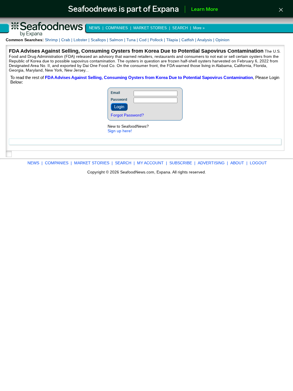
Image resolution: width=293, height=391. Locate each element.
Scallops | (100, 39)
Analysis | (206, 39)
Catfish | (189, 39)
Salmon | (117, 39)
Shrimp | (53, 39)
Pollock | (158, 39)
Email (115, 93)
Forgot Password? (127, 115)
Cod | (144, 39)
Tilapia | (173, 39)
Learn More (204, 9)
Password (119, 100)
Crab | (67, 39)
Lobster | (82, 39)
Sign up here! (120, 131)
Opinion (222, 39)
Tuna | (132, 39)
